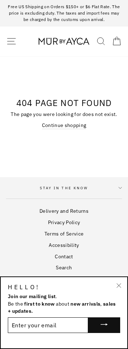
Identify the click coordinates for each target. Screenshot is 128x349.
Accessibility (64, 245)
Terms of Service (64, 234)
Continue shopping (64, 125)
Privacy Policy (64, 222)
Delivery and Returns (64, 211)
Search (64, 267)
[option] (64, 13)
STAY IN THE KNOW (64, 188)
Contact (64, 256)
